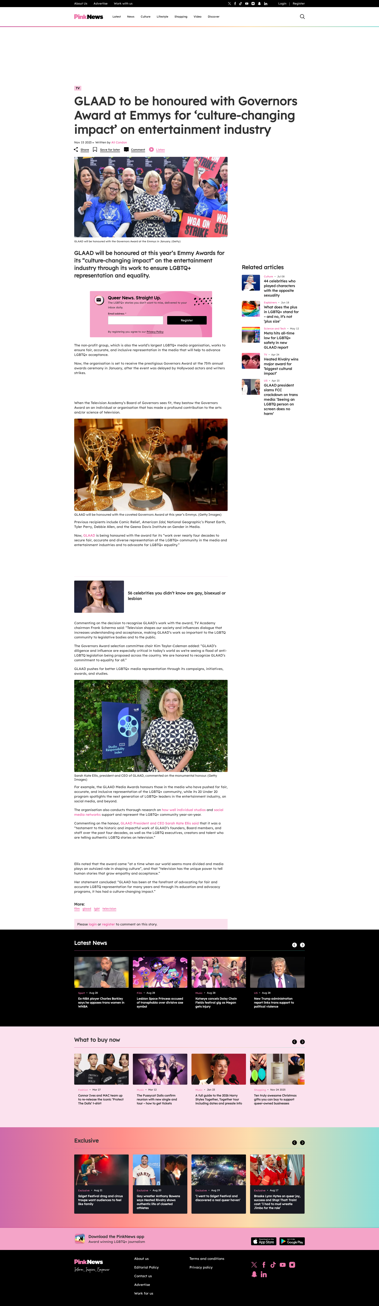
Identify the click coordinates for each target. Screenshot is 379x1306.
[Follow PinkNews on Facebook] (264, 1265)
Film (77, 908)
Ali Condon (119, 142)
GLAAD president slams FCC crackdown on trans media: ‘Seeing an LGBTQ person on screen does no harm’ (281, 399)
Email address (122, 313)
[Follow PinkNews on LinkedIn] (266, 3)
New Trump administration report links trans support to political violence (274, 1002)
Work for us (143, 1293)
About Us (80, 3)
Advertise (101, 3)
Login (282, 3)
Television (109, 908)
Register (299, 3)
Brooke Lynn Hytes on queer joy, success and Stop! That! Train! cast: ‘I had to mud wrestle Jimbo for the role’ (277, 1202)
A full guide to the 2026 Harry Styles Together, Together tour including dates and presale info (218, 1099)
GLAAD (89, 535)
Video (198, 16)
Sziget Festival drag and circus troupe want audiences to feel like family (100, 1200)
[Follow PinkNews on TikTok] (273, 1265)
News (130, 16)
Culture (145, 16)
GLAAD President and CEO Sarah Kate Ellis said (160, 823)
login (93, 924)
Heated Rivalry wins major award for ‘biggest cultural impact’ (281, 366)
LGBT (97, 908)
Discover (214, 16)
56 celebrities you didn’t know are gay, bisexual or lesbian (177, 595)
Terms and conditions (207, 1258)
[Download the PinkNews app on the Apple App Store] (263, 1241)
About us (141, 1258)
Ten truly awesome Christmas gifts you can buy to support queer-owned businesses (275, 1099)
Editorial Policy (146, 1267)
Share (85, 150)
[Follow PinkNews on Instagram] (292, 1265)
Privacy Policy (155, 331)
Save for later (110, 150)
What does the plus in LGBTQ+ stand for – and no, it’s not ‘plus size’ (281, 314)
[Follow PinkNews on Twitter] (254, 1265)
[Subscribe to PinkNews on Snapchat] (254, 1275)
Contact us (143, 1276)
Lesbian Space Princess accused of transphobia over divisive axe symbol (160, 1002)
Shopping (180, 16)
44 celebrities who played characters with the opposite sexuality (280, 288)
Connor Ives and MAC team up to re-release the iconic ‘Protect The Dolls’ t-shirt (101, 1099)
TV (78, 88)
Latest (117, 16)
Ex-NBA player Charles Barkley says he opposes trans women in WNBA (101, 1002)
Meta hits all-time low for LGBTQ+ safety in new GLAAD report (279, 340)
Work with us (123, 3)
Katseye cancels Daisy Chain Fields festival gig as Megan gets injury (216, 1002)
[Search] (302, 16)
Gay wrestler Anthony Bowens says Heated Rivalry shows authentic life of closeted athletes (158, 1202)
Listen (160, 150)
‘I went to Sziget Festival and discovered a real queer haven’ (217, 1198)
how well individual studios (184, 810)
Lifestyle (162, 16)
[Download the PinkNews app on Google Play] (292, 1241)
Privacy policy (201, 1267)
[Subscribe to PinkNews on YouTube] (282, 1265)
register (108, 924)
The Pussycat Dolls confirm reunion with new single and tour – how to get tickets (157, 1099)
